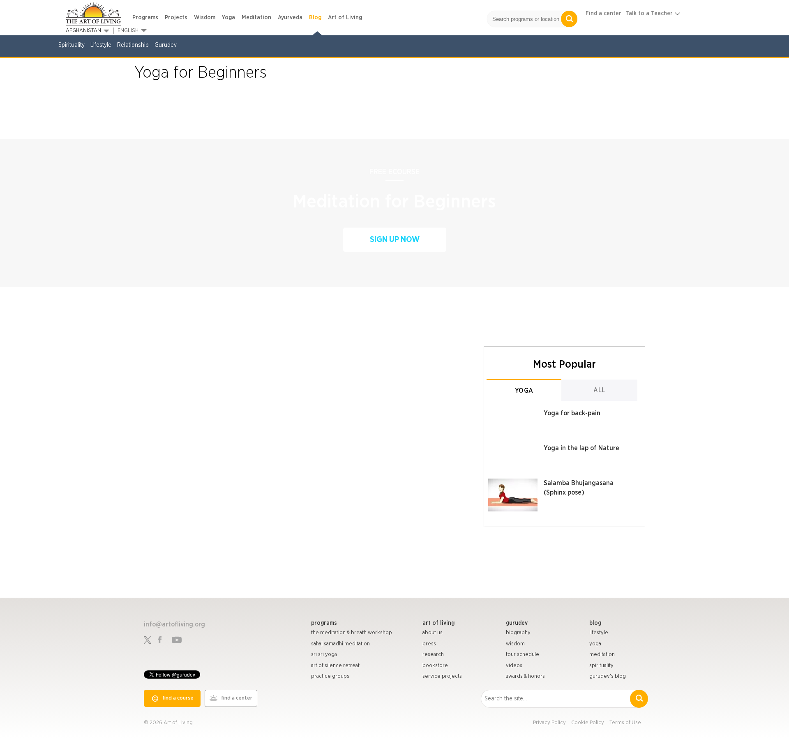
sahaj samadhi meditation (340, 644)
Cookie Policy (587, 722)
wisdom (515, 644)
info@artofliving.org (174, 624)
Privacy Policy (549, 722)
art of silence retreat (335, 665)
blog (595, 623)
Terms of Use (625, 722)
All (599, 390)
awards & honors (525, 676)
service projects (442, 676)
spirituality (601, 665)
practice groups (330, 676)
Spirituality (71, 45)
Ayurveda (290, 18)
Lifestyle (100, 45)
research (433, 654)
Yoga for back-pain (572, 413)
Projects (176, 18)
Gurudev (166, 45)
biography (518, 632)
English (128, 30)
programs (324, 623)
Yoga (228, 18)
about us (432, 632)
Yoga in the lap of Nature (581, 448)
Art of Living (345, 18)
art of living (438, 623)
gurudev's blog (607, 676)
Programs (145, 18)
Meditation (256, 18)
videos (514, 665)
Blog (315, 18)
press (429, 644)
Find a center (603, 13)
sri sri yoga (324, 654)
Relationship (133, 45)
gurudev (517, 623)
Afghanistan (83, 30)
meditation (602, 654)
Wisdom (204, 18)
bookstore (435, 665)
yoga (595, 644)
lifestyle (598, 632)
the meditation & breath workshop (351, 632)
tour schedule (522, 654)
